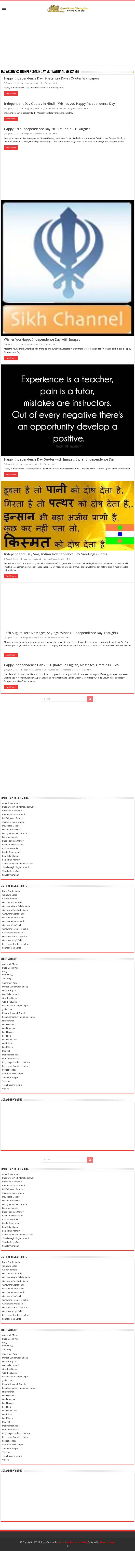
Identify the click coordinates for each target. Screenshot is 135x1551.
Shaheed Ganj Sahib (11, 948)
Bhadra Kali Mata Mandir (14, 814)
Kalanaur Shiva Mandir (12, 844)
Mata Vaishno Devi (11, 1058)
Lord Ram (6, 1036)
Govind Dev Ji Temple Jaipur (15, 1005)
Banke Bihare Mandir (12, 810)
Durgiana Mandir (10, 837)
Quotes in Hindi (59, 108)
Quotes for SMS (57, 559)
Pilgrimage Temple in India (15, 1066)
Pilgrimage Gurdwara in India (16, 944)
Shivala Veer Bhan (10, 875)
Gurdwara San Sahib (12, 925)
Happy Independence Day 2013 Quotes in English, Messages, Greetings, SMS (61, 665)
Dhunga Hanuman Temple (14, 833)
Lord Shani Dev (9, 1039)
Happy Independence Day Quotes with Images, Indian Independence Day (59, 459)
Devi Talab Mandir (10, 826)
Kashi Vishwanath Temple (14, 1013)
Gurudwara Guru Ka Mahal (14, 936)
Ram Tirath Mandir (11, 860)
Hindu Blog (7, 974)
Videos (5, 1088)
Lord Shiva (7, 1043)
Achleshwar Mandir (11, 803)
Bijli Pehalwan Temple (12, 818)
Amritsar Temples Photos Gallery (72, 1542)
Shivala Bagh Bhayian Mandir (15, 867)
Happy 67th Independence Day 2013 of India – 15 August (47, 129)
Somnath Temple (10, 1077)
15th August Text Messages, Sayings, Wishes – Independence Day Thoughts (61, 633)
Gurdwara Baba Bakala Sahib (16, 906)
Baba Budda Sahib (11, 891)
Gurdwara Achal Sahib (12, 902)
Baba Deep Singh (10, 968)
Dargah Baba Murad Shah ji (15, 986)
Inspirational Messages (61, 670)
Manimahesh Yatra (11, 1054)
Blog (4, 971)
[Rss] (67, 1546)
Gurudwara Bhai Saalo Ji (13, 932)
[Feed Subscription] (133, 72)
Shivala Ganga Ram (11, 871)
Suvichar (6, 1081)
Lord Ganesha (8, 1024)
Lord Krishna (8, 1032)
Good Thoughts (9, 1002)
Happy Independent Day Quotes (37, 83)
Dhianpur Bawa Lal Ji (12, 829)
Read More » (11, 93)
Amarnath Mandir (10, 964)
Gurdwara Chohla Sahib (13, 914)
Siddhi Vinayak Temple (12, 1073)
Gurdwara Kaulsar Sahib (13, 921)
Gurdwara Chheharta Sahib (15, 910)
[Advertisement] (67, 39)
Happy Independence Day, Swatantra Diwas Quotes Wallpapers (52, 78)
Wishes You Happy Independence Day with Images (42, 339)
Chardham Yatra (9, 983)
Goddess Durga (9, 998)
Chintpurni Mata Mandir (13, 822)
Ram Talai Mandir (10, 856)
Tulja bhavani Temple (12, 1085)
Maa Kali (6, 1051)
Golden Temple (9, 898)
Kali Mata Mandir (10, 848)
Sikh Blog (6, 978)
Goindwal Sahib (9, 895)
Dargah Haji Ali (9, 990)
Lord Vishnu (7, 1047)
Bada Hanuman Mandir (13, 841)
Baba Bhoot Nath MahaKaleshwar (18, 807)
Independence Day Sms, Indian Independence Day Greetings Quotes (55, 554)
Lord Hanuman (9, 1028)
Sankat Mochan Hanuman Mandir (17, 863)
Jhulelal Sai (7, 1009)
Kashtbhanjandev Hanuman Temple (18, 1017)
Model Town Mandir (11, 852)
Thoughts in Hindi (74, 108)
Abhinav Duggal (107, 1542)
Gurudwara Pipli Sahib (12, 940)
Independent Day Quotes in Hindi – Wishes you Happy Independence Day (59, 104)
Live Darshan (8, 1020)
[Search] (90, 699)
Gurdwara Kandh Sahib (13, 917)
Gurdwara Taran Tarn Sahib (15, 929)
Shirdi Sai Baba (9, 1070)
